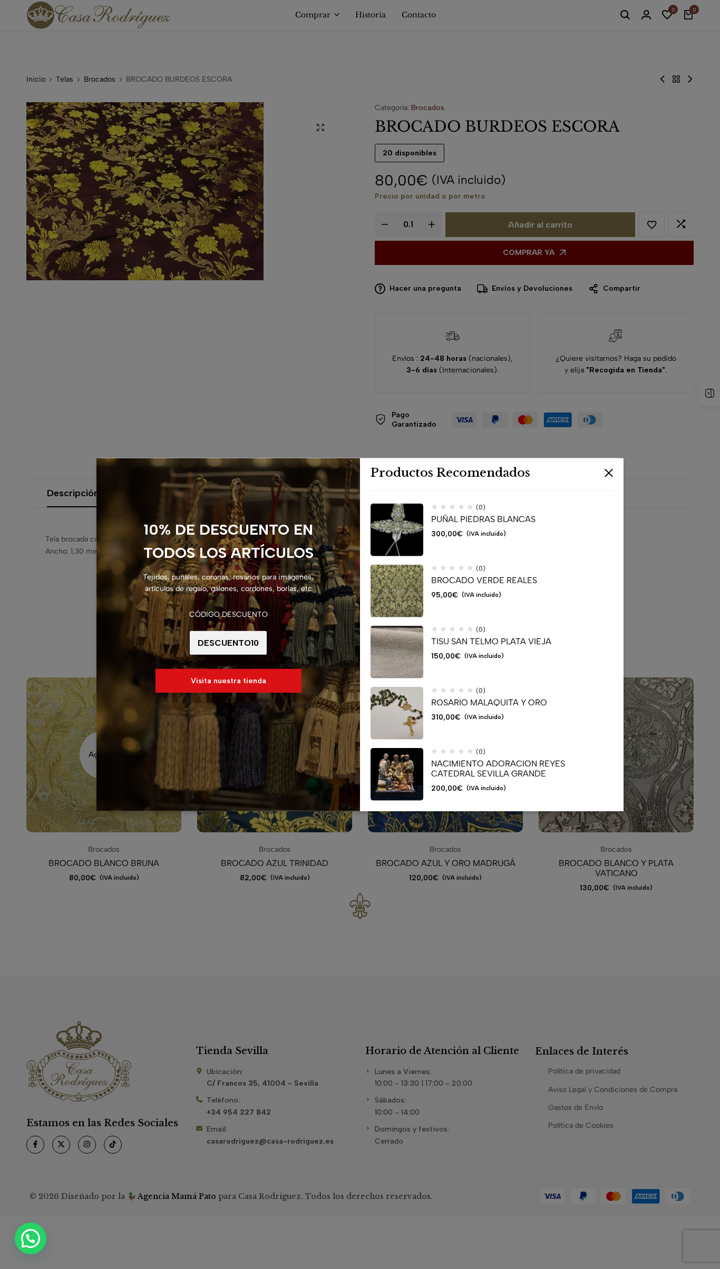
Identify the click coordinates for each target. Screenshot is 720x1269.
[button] (30, 1238)
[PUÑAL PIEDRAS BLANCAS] (397, 530)
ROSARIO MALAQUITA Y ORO (489, 702)
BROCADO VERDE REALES (484, 580)
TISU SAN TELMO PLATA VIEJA (491, 641)
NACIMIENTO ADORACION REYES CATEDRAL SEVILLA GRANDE (498, 769)
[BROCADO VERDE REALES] (397, 591)
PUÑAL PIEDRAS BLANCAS (483, 519)
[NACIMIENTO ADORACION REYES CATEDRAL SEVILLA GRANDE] (397, 774)
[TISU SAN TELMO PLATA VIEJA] (397, 652)
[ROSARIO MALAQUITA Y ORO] (397, 713)
